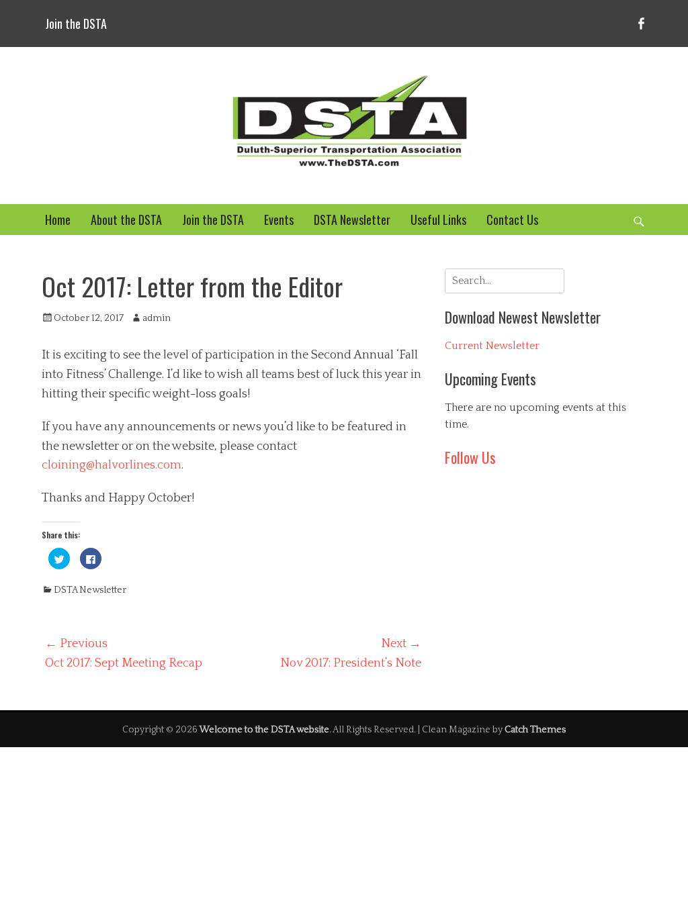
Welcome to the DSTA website (264, 729)
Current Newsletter (492, 346)
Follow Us (470, 457)
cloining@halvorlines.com (111, 465)
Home (58, 219)
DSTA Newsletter (352, 219)
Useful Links (438, 219)
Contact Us (512, 219)
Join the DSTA (76, 23)
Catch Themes (535, 729)
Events (279, 219)
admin (156, 318)
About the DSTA (126, 219)
